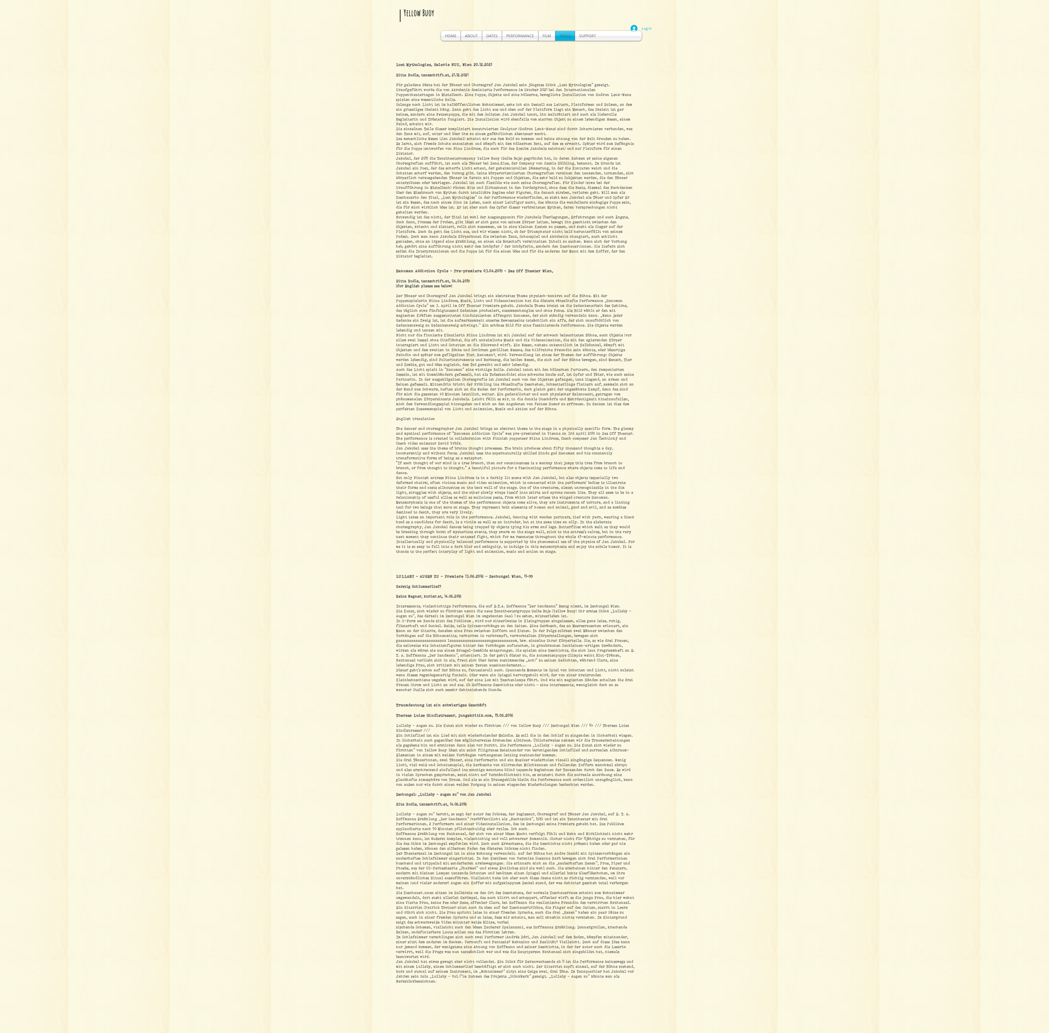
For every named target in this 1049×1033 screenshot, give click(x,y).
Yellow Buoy (419, 12)
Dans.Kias (499, 163)
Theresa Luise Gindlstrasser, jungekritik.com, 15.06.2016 (454, 715)
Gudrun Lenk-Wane (537, 129)
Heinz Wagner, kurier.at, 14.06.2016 (428, 596)
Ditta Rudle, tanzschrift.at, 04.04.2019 (433, 281)
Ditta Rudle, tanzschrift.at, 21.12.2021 (432, 75)
